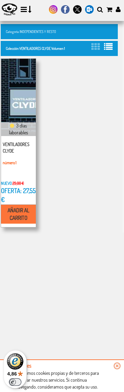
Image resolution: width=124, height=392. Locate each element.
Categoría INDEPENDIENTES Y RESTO (31, 31)
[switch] (15, 382)
